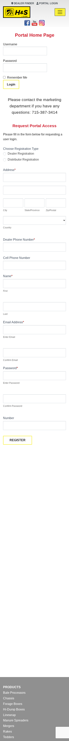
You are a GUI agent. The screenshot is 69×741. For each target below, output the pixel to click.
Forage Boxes (12, 703)
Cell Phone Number (16, 257)
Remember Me (17, 77)
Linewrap (9, 715)
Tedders (8, 737)
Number (8, 418)
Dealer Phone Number (19, 239)
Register (17, 440)
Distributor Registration (23, 159)
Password (10, 60)
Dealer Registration (20, 153)
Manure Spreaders (15, 720)
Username (10, 44)
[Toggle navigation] (60, 12)
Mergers (8, 726)
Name (7, 276)
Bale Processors (14, 692)
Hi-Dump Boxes (14, 709)
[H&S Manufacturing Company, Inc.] (16, 12)
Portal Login (48, 3)
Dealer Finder (24, 3)
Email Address (13, 322)
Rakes (7, 731)
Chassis (8, 698)
